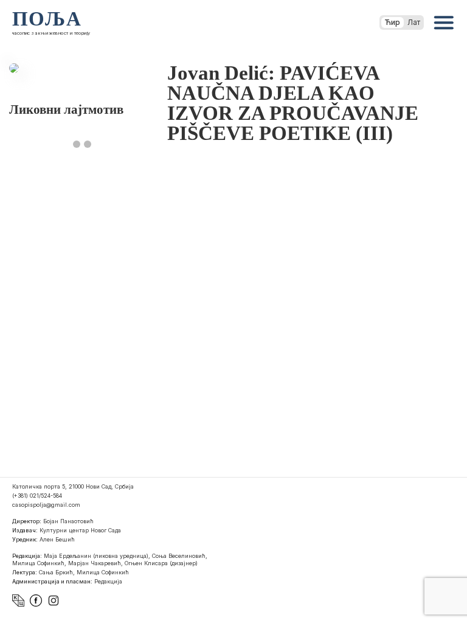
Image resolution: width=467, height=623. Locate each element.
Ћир (392, 22)
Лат (413, 22)
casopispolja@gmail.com (46, 504)
